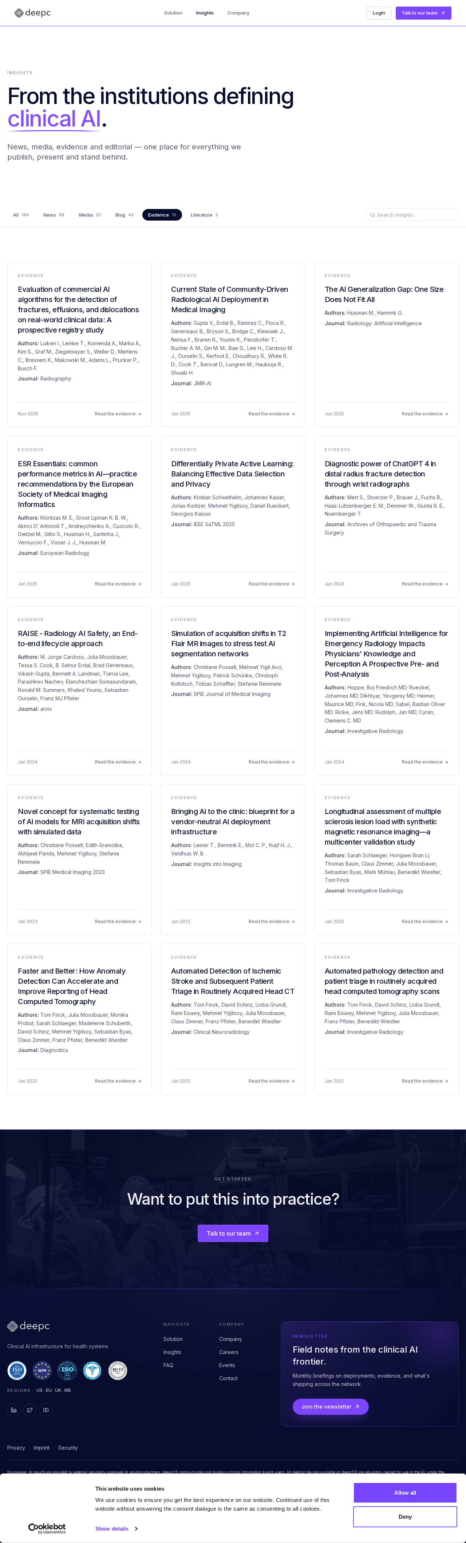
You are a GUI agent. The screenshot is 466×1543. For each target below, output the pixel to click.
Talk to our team (420, 13)
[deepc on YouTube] (45, 1410)
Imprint (42, 1448)
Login (379, 13)
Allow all (405, 1493)
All (21, 215)
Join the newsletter (326, 1406)
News (53, 215)
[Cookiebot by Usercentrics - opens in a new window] (47, 1528)
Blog (124, 215)
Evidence (162, 215)
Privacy (16, 1448)
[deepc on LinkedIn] (13, 1410)
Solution (173, 13)
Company (238, 13)
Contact (228, 1378)
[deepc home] (33, 13)
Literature (204, 215)
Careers (228, 1352)
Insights (205, 13)
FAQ (168, 1365)
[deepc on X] (29, 1410)
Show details (112, 1529)
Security (68, 1448)
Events (227, 1365)
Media (90, 215)
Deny (405, 1516)
